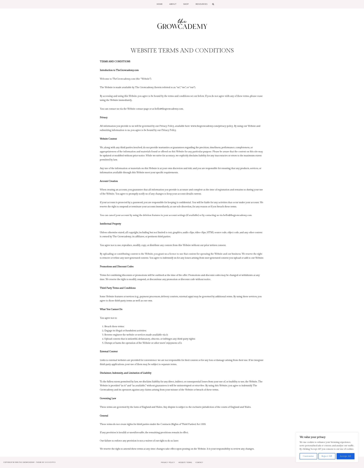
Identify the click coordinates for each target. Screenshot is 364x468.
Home (160, 4)
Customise (308, 456)
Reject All (327, 456)
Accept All (345, 456)
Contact (199, 462)
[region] (327, 447)
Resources (201, 4)
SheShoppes (50, 462)
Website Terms (185, 462)
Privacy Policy (168, 462)
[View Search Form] (212, 4)
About (172, 4)
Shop (186, 4)
